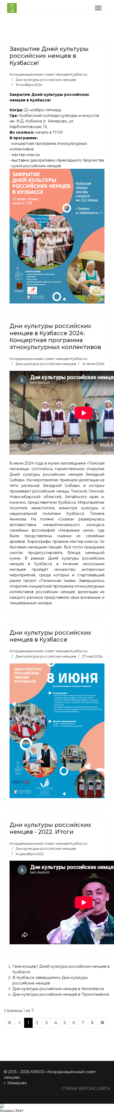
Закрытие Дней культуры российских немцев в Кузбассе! (49, 56)
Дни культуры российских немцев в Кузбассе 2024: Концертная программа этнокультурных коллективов (55, 336)
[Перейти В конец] (102, 1023)
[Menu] (98, 8)
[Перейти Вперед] (92, 1023)
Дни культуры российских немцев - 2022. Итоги (50, 828)
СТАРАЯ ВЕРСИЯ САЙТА (86, 1088)
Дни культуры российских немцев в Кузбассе (50, 636)
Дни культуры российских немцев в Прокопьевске (60, 994)
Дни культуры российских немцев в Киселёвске (58, 988)
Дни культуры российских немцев (46, 79)
